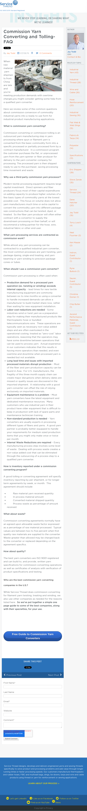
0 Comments (46, 53)
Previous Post (13, 675)
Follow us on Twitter (69, 799)
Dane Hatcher (73, 203)
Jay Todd (11, 53)
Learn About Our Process (42, 783)
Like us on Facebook (43, 799)
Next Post (55, 675)
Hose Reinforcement (77, 102)
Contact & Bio (74, 57)
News (58, 802)
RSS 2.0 (74, 339)
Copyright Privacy (43, 808)
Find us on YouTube (40, 802)
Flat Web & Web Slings (75, 125)
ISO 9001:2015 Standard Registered (12, 10)
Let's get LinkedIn (18, 799)
